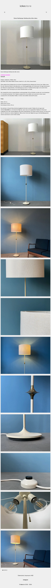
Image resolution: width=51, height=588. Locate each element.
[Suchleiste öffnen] (46, 12)
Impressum (27, 575)
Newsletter (7, 109)
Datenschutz (21, 575)
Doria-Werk (8, 81)
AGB (32, 575)
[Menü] (23, 12)
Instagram (25, 579)
